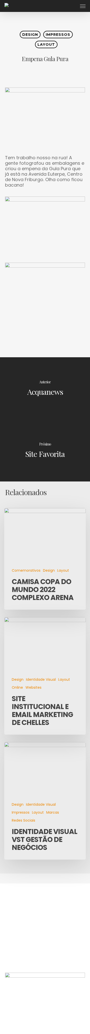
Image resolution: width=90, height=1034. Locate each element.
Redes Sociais (23, 820)
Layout (46, 44)
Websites (34, 687)
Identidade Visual (41, 679)
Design (30, 34)
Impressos (58, 34)
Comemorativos (26, 570)
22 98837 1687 (20, 952)
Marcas (52, 812)
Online (17, 687)
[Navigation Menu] (83, 5)
